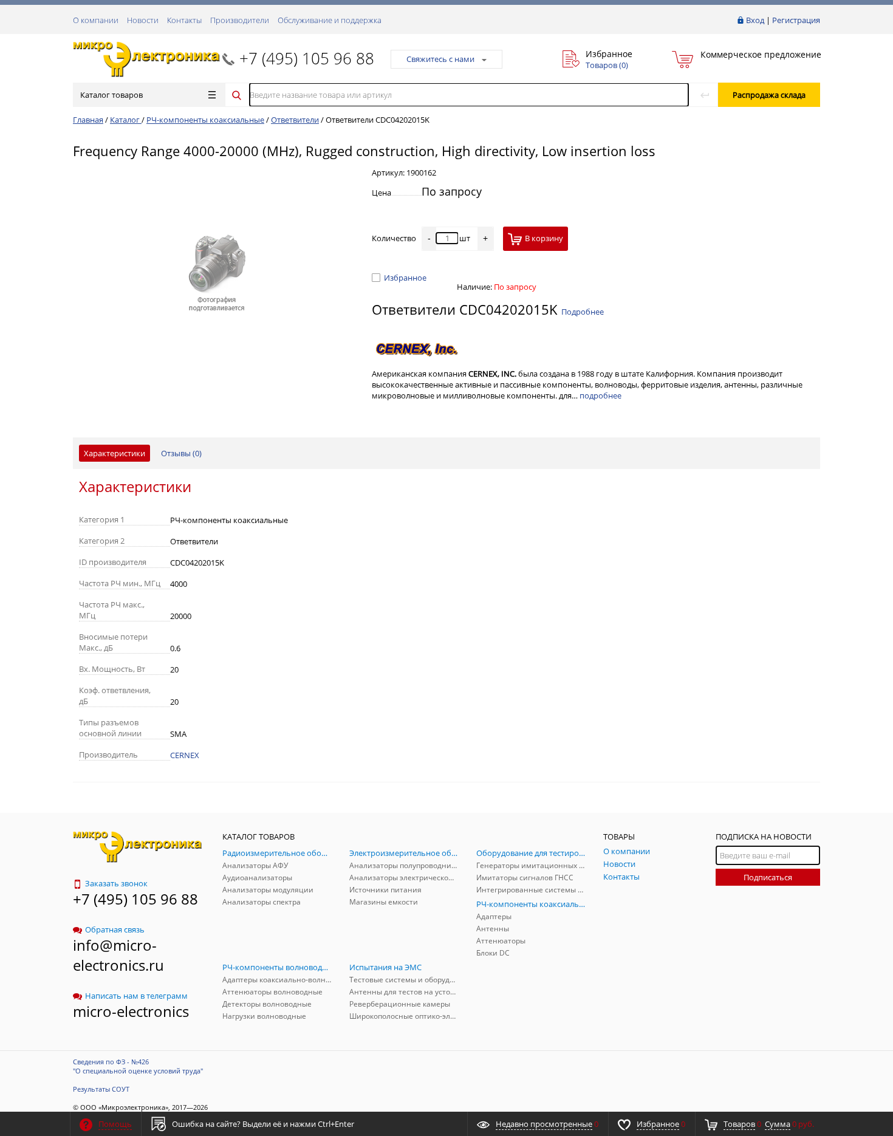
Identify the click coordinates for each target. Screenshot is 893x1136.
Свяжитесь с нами (440, 58)
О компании (95, 20)
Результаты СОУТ (101, 1088)
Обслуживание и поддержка (329, 20)
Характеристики (114, 453)
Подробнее (582, 311)
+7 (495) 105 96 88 (306, 58)
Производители (239, 20)
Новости (143, 20)
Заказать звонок (116, 883)
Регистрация (796, 20)
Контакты (184, 20)
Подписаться (768, 877)
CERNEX (184, 755)
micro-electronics (131, 1011)
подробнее (600, 395)
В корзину (544, 238)
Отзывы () (181, 453)
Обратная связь (115, 929)
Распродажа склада (769, 94)
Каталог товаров (111, 94)
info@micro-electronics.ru (118, 955)
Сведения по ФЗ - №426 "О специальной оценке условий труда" (138, 1066)
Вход (755, 20)
